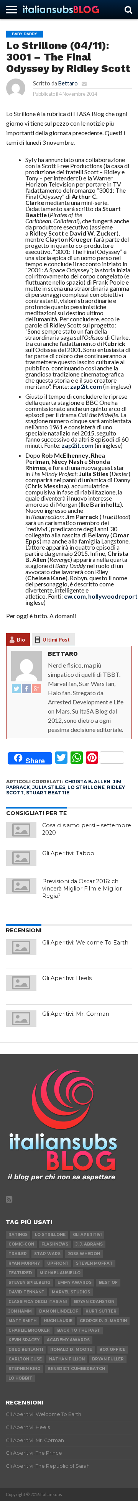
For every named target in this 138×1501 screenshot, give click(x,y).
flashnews (54, 1244)
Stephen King (24, 1368)
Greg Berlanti (25, 1349)
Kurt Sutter (101, 1311)
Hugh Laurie (58, 1320)
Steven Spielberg (29, 1282)
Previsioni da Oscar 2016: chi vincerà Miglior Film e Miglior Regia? (82, 888)
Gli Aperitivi (87, 1234)
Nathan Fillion (67, 1359)
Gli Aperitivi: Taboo (68, 853)
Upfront (58, 1263)
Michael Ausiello (59, 1272)
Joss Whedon (84, 1253)
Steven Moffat (94, 1263)
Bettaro (68, 83)
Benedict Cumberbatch (76, 1368)
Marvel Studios (71, 1292)
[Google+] (36, 689)
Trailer (17, 1253)
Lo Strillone (86, 787)
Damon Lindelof (58, 1311)
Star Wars (47, 1253)
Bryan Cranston (94, 1301)
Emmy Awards (75, 1282)
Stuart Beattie (47, 793)
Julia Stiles (48, 787)
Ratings (18, 1234)
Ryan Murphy (24, 1263)
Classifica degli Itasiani (37, 1301)
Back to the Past (78, 1330)
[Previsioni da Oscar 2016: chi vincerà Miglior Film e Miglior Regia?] (21, 886)
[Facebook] (26, 689)
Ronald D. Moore (71, 1349)
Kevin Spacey (23, 1339)
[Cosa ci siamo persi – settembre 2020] (21, 830)
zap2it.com (86, 386)
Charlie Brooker (29, 1330)
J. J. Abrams (89, 1244)
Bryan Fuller (108, 1359)
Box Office (112, 1349)
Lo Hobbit (20, 1378)
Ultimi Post (56, 640)
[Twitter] (16, 689)
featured (20, 1272)
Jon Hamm (20, 1311)
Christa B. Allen (87, 781)
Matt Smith (22, 1320)
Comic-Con (21, 1244)
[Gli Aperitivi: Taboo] (21, 858)
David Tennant (26, 1292)
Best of (108, 1282)
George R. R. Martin (103, 1320)
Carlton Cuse (25, 1359)
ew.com (75, 596)
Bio (21, 640)
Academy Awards (68, 1339)
